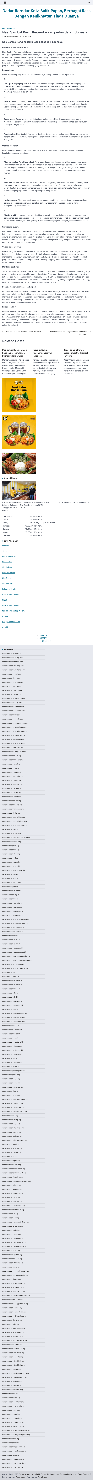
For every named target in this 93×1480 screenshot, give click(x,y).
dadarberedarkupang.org (11, 792)
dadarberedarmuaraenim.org (13, 1459)
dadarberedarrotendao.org (12, 1259)
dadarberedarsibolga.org (11, 1279)
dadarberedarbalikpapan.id (12, 1050)
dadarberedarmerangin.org (12, 1418)
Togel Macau (44, 641)
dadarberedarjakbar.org (11, 1066)
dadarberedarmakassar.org (12, 760)
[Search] (89, 2)
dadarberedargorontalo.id (11, 882)
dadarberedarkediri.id (10, 874)
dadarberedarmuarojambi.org (13, 1422)
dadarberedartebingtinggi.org (13, 1287)
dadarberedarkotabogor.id (12, 1046)
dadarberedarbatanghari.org (13, 1406)
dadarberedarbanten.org (11, 833)
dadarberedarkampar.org (11, 1369)
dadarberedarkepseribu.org (12, 1087)
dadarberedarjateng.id (10, 895)
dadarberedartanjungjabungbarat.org (16, 1430)
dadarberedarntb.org (10, 1156)
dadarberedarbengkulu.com (12, 719)
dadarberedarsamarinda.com (13, 747)
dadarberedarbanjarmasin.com (13, 735)
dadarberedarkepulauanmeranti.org (15, 1373)
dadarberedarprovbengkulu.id (13, 870)
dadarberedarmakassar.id (11, 1054)
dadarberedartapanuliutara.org (13, 817)
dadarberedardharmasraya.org (13, 1291)
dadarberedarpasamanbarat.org (14, 1312)
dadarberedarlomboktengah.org (14, 1173)
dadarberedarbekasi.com (11, 674)
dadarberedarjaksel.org (11, 1075)
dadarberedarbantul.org (11, 1095)
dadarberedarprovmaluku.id (12, 931)
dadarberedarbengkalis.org (12, 1357)
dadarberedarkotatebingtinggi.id (14, 1013)
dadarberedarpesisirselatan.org (14, 1316)
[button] (46, 526)
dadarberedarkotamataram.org (13, 1205)
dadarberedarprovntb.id (11, 940)
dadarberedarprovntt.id (11, 944)
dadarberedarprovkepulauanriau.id (15, 923)
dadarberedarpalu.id (10, 1038)
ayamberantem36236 (11, 36)
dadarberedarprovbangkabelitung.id (15, 919)
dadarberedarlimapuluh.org (12, 1300)
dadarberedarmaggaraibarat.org (14, 1242)
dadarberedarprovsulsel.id (12, 981)
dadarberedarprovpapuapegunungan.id (17, 960)
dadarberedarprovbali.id (11, 862)
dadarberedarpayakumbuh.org (13, 1349)
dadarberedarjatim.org (10, 846)
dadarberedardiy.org (10, 1091)
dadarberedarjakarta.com (11, 653)
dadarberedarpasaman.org (12, 1308)
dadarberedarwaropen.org (12, 1189)
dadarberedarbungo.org (11, 1410)
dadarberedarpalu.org (10, 768)
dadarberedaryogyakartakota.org (14, 1111)
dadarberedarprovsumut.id (12, 1001)
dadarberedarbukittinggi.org (12, 1336)
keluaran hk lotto (9, 589)
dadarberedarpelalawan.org (12, 1381)
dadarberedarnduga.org (11, 1079)
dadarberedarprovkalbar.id (12, 903)
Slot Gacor (6, 600)
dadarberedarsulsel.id (10, 997)
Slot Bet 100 (7, 583)
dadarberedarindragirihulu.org (13, 1365)
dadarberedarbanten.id (11, 866)
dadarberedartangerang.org (12, 1226)
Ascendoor (20, 1477)
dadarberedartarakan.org (11, 756)
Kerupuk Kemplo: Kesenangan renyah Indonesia (42, 353)
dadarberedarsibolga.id (11, 1034)
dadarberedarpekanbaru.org (13, 1402)
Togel (4, 551)
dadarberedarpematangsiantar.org (15, 1275)
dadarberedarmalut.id (10, 936)
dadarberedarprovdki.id (11, 878)
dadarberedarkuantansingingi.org (14, 1377)
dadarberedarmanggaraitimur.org (14, 1246)
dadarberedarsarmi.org (11, 1144)
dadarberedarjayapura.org (12, 805)
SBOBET (42, 638)
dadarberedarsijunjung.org (12, 1320)
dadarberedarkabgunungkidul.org (15, 1099)
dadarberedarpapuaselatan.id (13, 964)
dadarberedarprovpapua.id (12, 948)
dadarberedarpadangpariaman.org (15, 1304)
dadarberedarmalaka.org (11, 1234)
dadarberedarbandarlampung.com (15, 723)
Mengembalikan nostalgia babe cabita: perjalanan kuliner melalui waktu (14, 353)
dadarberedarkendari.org (11, 772)
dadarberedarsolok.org (10, 1324)
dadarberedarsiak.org (10, 1394)
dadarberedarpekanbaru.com (13, 707)
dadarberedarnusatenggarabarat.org (16, 837)
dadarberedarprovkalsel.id (12, 907)
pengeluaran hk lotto (11, 622)
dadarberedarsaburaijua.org (12, 1263)
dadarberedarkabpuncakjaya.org (14, 1140)
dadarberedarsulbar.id (10, 976)
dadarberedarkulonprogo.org (13, 1103)
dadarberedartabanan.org (12, 1148)
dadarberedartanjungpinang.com (14, 727)
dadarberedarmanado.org (12, 764)
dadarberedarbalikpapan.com (13, 743)
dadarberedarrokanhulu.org (12, 1389)
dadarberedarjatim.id (10, 899)
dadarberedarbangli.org (11, 1124)
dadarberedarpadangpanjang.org (14, 1340)
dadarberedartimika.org (11, 813)
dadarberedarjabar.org (10, 850)
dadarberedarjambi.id (10, 887)
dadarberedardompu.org (11, 1165)
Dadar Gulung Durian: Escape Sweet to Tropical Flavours (76, 353)
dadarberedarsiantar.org (11, 1267)
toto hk (5, 616)
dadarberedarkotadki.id (11, 1009)
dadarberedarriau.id (9, 972)
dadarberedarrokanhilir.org (12, 1385)
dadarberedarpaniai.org (11, 1083)
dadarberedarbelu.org (10, 1218)
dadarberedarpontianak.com (13, 739)
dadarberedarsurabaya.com (12, 662)
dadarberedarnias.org (10, 829)
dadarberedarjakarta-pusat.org (14, 1071)
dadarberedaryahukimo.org (12, 1193)
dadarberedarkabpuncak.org (13, 1128)
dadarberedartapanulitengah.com (14, 825)
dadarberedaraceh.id (10, 858)
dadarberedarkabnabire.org (12, 1062)
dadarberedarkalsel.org (11, 854)
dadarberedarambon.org (11, 797)
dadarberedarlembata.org (12, 1230)
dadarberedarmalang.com (12, 690)
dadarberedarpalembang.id (12, 1042)
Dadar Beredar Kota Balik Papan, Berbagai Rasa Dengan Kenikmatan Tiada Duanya (46, 13)
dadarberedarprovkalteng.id (12, 911)
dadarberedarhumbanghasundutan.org (16, 1181)
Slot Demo (6, 578)
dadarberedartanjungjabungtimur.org (16, 1434)
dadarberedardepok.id (10, 1026)
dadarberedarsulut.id (10, 993)
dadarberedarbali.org (10, 1116)
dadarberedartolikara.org (11, 1185)
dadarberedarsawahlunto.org (13, 1353)
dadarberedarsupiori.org (11, 1160)
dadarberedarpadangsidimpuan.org (15, 1271)
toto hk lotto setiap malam (13, 611)
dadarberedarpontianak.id (12, 1030)
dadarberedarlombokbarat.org (13, 1169)
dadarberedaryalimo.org (11, 1197)
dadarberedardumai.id (10, 1058)
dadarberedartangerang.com (13, 682)
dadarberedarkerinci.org (11, 1414)
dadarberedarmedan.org (11, 1152)
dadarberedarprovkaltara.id (12, 915)
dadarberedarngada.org (11, 1250)
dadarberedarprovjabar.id (11, 891)
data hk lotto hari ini (10, 594)
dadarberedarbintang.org (11, 1120)
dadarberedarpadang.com (12, 702)
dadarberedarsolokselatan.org (13, 1328)
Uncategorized (8, 28)
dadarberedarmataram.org (12, 788)
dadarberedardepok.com (11, 678)
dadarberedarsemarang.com (13, 666)
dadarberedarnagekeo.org (12, 1255)
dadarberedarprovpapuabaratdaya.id (16, 956)
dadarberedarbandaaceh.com (13, 711)
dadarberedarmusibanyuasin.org (14, 1463)
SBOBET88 (7, 562)
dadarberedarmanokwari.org (13, 809)
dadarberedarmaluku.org (11, 842)
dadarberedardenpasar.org (12, 784)
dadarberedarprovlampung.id (13, 927)
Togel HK (43, 635)
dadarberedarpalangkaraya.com (14, 752)
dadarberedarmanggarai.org (12, 1238)
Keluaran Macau (9, 556)
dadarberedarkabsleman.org (13, 1107)
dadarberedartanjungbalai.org (13, 1283)
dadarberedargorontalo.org (12, 776)
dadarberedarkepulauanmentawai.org (16, 1295)
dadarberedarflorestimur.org (12, 1177)
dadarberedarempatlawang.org (14, 1451)
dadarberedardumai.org (11, 1398)
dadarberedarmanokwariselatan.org (15, 1222)
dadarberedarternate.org (11, 801)
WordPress (42, 1477)
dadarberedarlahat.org (10, 1455)
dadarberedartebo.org (10, 1439)
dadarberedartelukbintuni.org (13, 1210)
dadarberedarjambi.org (11, 1443)
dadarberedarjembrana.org (12, 1136)
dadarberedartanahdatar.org (13, 1332)
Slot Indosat (7, 567)
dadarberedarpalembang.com (13, 698)
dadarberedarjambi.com (11, 715)
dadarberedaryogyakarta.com (13, 670)
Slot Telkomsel (8, 572)
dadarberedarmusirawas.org (12, 1467)
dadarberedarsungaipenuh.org (13, 1447)
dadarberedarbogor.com (11, 686)
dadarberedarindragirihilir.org (13, 1361)
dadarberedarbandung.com (12, 657)
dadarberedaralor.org (10, 1214)
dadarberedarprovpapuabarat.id (14, 952)
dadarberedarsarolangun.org (13, 1426)
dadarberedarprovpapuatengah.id (15, 968)
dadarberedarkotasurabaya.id (13, 1017)
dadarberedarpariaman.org (12, 1345)
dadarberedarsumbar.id (11, 989)
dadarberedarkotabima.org (12, 1201)
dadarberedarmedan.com (11, 694)
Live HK (5, 545)
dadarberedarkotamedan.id (12, 1005)
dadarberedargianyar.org (11, 1132)
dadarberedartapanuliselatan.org (14, 821)
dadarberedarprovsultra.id (12, 985)
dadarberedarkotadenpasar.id (13, 1021)
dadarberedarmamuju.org (11, 780)
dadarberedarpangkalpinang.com (14, 731)
